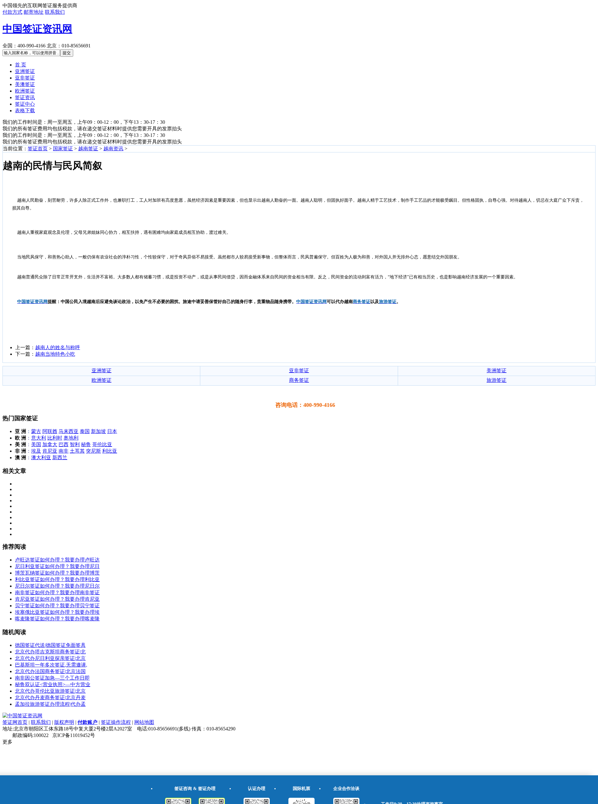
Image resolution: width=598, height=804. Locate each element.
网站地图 (144, 722)
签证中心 (25, 104)
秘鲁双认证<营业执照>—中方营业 (52, 684)
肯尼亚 (49, 451)
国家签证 (63, 148)
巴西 (64, 444)
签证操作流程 (116, 722)
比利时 (54, 438)
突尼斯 (93, 451)
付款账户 (87, 722)
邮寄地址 (34, 12)
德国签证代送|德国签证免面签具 (50, 645)
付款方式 (12, 12)
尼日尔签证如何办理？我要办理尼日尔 (57, 586)
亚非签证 (25, 77)
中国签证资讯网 (37, 28)
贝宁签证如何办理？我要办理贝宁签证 (57, 605)
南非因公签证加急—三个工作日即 (52, 678)
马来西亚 (68, 431)
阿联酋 (49, 431)
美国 (36, 444)
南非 (64, 451)
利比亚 (109, 451)
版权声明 (64, 722)
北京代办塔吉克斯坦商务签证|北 (50, 651)
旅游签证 (496, 380)
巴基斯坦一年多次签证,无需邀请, (51, 664)
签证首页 (38, 148)
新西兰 (59, 457)
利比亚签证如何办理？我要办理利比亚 (57, 579)
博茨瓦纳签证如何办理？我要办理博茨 (57, 572)
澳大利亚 (41, 457)
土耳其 (77, 451)
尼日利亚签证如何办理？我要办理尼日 (57, 566)
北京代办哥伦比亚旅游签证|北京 (50, 691)
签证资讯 (25, 97)
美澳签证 (25, 84)
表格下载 (25, 110)
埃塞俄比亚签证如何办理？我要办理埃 (57, 612)
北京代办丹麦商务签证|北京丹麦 (50, 697)
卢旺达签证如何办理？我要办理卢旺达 (57, 559)
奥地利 (71, 438)
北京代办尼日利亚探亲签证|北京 (50, 658)
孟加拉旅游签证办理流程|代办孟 (50, 704)
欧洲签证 (25, 91)
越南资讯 (113, 148)
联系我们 (55, 12)
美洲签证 (496, 370)
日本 (112, 431)
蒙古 (36, 431)
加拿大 (49, 444)
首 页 (20, 64)
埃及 (36, 451)
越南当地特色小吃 (55, 354)
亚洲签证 (25, 71)
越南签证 (88, 148)
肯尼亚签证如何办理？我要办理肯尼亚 (57, 599)
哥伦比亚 (102, 444)
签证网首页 (14, 722)
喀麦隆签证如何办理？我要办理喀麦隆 (57, 618)
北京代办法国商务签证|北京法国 (50, 671)
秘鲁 (86, 444)
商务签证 (299, 380)
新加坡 (98, 431)
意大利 (38, 438)
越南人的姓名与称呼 (57, 347)
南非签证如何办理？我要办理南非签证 (57, 592)
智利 (75, 444)
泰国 (85, 431)
